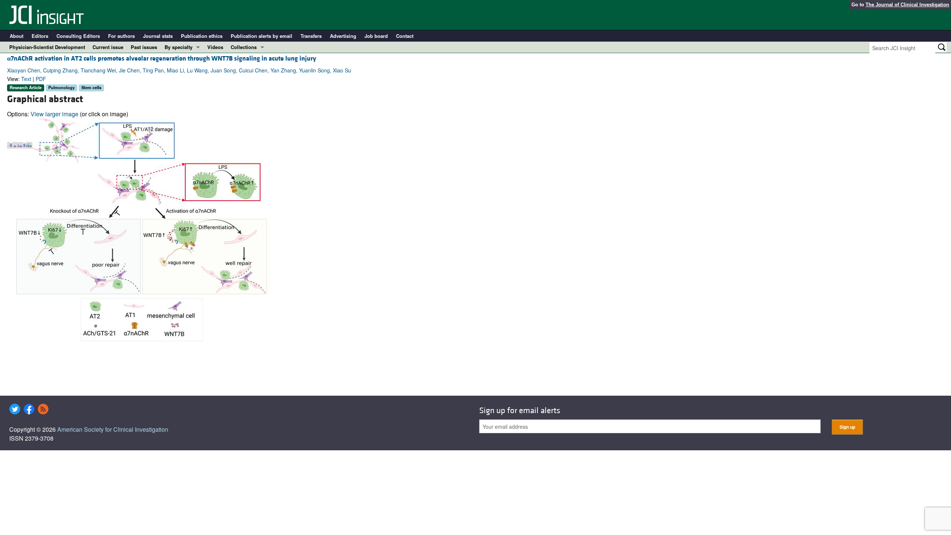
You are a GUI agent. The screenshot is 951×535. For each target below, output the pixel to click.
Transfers (311, 35)
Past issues (144, 47)
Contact (404, 35)
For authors (121, 35)
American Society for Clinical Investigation (112, 429)
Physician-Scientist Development (47, 47)
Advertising (343, 35)
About (16, 35)
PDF (41, 78)
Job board (376, 35)
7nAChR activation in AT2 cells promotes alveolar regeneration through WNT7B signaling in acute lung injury (161, 58)
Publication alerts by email (261, 35)
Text (26, 78)
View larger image (54, 114)
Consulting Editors (78, 35)
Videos (215, 47)
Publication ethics (202, 35)
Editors (40, 35)
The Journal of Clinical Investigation (907, 4)
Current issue (107, 47)
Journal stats (158, 35)
